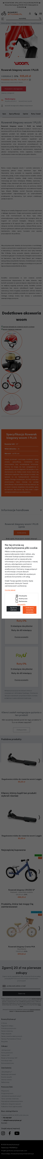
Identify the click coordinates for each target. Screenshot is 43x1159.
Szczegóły (22, 604)
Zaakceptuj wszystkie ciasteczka (30, 610)
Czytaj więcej (10, 590)
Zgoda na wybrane (13, 609)
